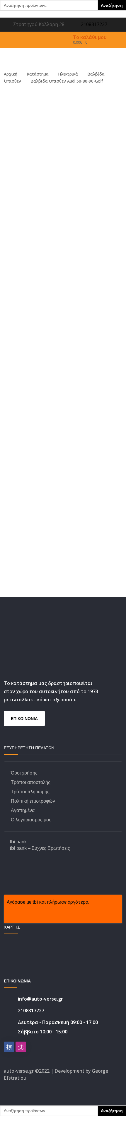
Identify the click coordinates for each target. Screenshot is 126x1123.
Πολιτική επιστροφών (33, 801)
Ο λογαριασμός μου (31, 819)
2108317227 (94, 24)
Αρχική (10, 74)
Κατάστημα (38, 74)
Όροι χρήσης (24, 772)
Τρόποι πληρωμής (30, 791)
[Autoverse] (59, 55)
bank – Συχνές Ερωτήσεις (40, 848)
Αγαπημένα (23, 810)
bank (18, 841)
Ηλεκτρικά (68, 74)
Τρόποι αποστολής (30, 782)
